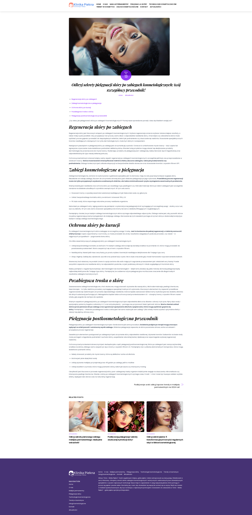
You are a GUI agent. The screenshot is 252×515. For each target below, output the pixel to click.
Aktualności (155, 7)
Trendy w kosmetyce (105, 7)
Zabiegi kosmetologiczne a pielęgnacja (86, 103)
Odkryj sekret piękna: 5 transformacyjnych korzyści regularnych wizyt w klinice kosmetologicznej (165, 440)
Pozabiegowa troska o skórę (82, 112)
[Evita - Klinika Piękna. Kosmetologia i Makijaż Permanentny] (81, 7)
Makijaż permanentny (119, 4)
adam (121, 95)
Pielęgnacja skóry (138, 4)
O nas (105, 4)
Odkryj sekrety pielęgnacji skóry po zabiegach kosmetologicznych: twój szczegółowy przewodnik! (126, 87)
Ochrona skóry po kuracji (81, 107)
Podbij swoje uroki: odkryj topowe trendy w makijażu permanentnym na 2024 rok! (157, 385)
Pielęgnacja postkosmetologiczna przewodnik (89, 116)
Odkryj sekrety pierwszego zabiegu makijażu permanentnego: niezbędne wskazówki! (85, 440)
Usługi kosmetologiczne (127, 7)
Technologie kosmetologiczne (162, 4)
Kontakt (144, 7)
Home (98, 4)
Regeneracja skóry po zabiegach (84, 99)
